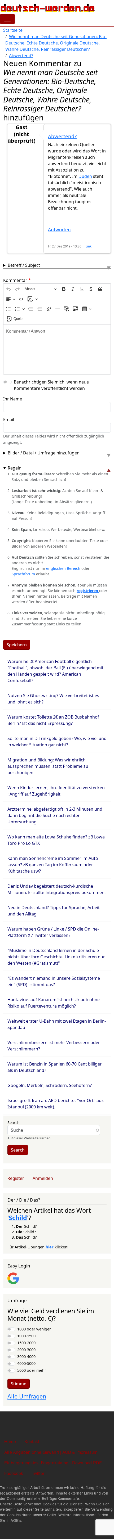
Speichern (17, 645)
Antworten (59, 230)
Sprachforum (24, 573)
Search (13, 1122)
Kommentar (15, 280)
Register (15, 1178)
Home (10, 1441)
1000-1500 (26, 1335)
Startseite (13, 30)
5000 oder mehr (31, 1370)
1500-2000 (26, 1342)
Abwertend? (21, 55)
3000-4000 (26, 1356)
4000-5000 (26, 1363)
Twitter (38, 1473)
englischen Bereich (63, 568)
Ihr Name (12, 399)
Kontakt (31, 1441)
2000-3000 (26, 1349)
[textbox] (57, 349)
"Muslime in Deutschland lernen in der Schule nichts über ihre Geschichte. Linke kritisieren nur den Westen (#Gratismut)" (56, 956)
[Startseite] (47, 8)
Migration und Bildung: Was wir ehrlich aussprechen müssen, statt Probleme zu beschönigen (47, 766)
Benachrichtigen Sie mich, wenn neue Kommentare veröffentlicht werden (51, 385)
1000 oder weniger (34, 1329)
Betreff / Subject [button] (24, 265)
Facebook (13, 1473)
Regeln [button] (14, 468)
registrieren (88, 590)
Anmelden (43, 1178)
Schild (18, 1217)
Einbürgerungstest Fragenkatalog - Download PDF (53, 1463)
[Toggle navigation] (7, 19)
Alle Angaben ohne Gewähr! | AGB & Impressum (51, 1452)
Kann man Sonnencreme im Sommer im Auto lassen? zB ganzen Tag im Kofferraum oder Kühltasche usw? (52, 864)
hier (50, 1246)
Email (8, 419)
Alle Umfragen (26, 1396)
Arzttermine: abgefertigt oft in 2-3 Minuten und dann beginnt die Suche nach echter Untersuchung (54, 815)
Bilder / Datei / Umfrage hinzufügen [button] (44, 453)
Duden (85, 176)
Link (88, 246)
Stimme (18, 1384)
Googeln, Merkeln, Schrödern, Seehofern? (49, 1085)
